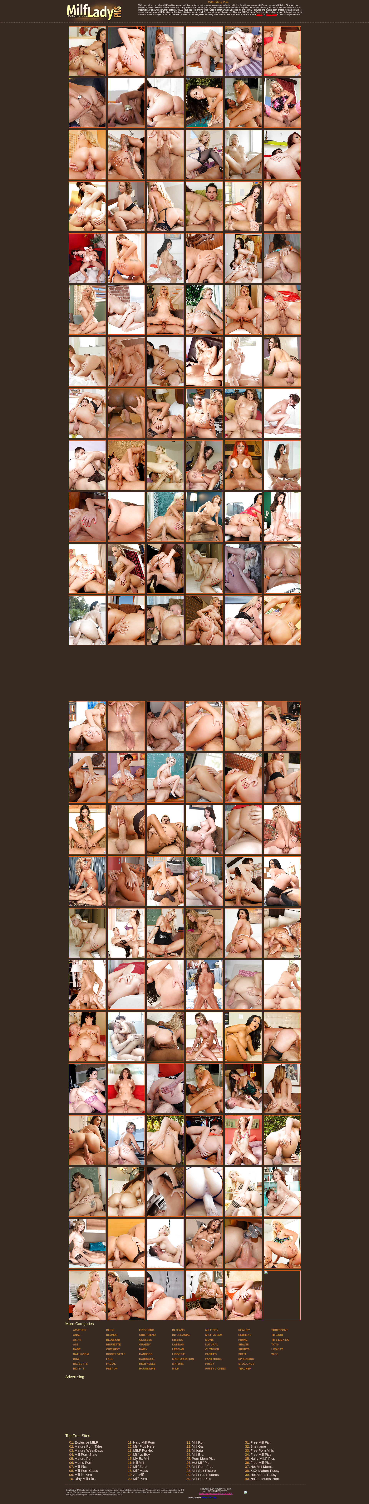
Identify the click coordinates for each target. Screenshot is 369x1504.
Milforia (197, 1450)
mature (178, 1363)
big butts (80, 1363)
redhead (244, 1334)
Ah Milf (138, 1475)
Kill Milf (138, 1463)
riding (243, 1339)
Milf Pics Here (144, 1446)
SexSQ (259, 14)
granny (145, 1344)
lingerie (178, 1354)
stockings (246, 1363)
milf (175, 1368)
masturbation (183, 1358)
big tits (79, 1368)
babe (77, 1349)
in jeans (178, 1330)
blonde (111, 1334)
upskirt (277, 1349)
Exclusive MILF (86, 1442)
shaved (243, 1344)
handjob (145, 1354)
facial (111, 1363)
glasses (145, 1339)
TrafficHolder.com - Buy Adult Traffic (216, 1493)
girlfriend (147, 1334)
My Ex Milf (141, 1459)
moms (209, 1339)
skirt (242, 1354)
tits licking (280, 1339)
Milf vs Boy (141, 1454)
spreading (246, 1358)
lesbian (178, 1349)
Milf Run (198, 1442)
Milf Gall (198, 1446)
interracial (181, 1334)
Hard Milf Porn (144, 1442)
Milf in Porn (83, 1475)
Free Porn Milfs (262, 1450)
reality (244, 1330)
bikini (110, 1330)
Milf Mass (140, 1471)
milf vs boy (214, 1334)
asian (77, 1339)
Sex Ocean (271, 14)
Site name (258, 1446)
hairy (143, 1349)
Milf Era (198, 1454)
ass (75, 1344)
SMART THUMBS (209, 1498)
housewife (147, 1368)
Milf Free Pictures (205, 1475)
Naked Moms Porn (264, 1479)
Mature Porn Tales (89, 1446)
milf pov (211, 1330)
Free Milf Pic (260, 1442)
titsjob (277, 1334)
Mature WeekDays (89, 1450)
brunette (113, 1344)
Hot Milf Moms (261, 1467)
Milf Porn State (86, 1454)
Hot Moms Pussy (263, 1475)
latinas (178, 1344)
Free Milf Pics (260, 1454)
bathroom (81, 1354)
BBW (76, 1358)
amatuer (79, 1330)
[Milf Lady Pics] (94, 21)
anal (77, 1334)
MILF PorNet (143, 1450)
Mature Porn (84, 1459)
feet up (111, 1368)
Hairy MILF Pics (262, 1459)
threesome (279, 1330)
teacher (244, 1368)
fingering (146, 1330)
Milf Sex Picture (204, 1471)
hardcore (147, 1358)
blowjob (113, 1339)
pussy (209, 1363)
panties (211, 1354)
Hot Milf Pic (200, 1463)
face (109, 1358)
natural (211, 1344)
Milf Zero (140, 1467)
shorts (243, 1349)
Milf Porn (140, 1479)
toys (275, 1344)
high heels (147, 1363)
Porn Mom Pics (203, 1459)
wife (274, 1354)
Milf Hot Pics (201, 1479)
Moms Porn (83, 1463)
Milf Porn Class (86, 1471)
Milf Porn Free (203, 1467)
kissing (177, 1339)
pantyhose (213, 1358)
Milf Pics (81, 1467)
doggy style (115, 1354)
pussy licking (215, 1368)
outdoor (212, 1349)
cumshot (113, 1349)
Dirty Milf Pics (85, 1479)
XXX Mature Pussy (264, 1471)
